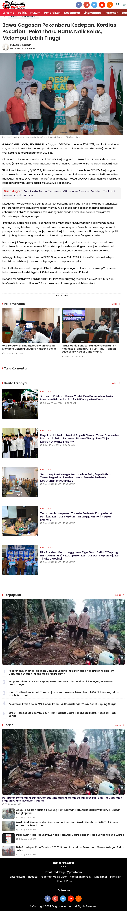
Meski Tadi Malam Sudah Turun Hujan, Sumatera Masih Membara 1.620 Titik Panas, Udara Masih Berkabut (64, 694)
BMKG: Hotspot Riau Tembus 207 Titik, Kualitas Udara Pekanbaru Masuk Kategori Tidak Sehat (62, 714)
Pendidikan (52, 13)
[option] (32, 332)
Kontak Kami (64, 881)
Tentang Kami (16, 877)
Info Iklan (115, 877)
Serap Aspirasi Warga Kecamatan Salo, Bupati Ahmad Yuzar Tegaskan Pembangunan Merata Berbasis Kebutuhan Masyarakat (77, 477)
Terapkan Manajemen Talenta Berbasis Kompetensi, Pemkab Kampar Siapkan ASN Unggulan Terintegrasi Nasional (76, 516)
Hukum (35, 13)
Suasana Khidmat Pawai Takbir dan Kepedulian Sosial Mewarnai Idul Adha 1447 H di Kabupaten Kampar (77, 397)
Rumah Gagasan (20, 45)
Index (115, 304)
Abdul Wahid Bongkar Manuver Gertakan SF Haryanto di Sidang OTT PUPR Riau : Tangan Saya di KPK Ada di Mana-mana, (89, 348)
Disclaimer (100, 877)
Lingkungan (92, 13)
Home (9, 13)
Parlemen (111, 13)
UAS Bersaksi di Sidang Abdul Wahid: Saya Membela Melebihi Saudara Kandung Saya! (29, 347)
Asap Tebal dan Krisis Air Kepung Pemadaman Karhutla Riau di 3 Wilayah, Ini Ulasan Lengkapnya (61, 683)
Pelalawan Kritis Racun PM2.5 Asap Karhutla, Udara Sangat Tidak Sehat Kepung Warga (62, 704)
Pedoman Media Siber (53, 877)
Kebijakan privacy (80, 877)
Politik (22, 13)
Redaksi (32, 877)
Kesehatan (72, 13)
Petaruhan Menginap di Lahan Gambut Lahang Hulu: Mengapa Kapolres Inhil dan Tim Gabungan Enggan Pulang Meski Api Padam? (61, 672)
